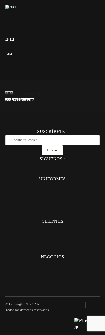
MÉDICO (52, 207)
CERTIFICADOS (52, 285)
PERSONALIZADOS (52, 235)
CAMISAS (52, 193)
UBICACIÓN (52, 271)
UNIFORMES (52, 185)
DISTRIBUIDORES (52, 263)
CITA (52, 249)
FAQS (52, 228)
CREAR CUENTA (52, 242)
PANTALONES (52, 200)
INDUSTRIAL (52, 214)
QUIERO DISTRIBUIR (52, 278)
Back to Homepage (19, 99)
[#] (41, 165)
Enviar (52, 150)
